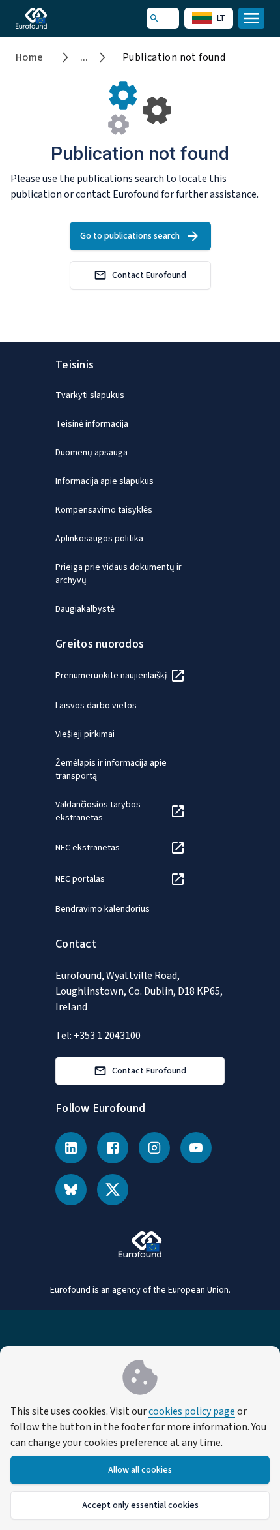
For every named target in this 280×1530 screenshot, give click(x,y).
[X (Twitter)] (112, 1189)
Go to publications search (130, 236)
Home (30, 57)
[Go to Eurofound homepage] (50, 18)
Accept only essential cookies (140, 1505)
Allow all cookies (140, 1470)
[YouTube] (196, 1147)
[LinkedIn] (71, 1147)
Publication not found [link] (173, 57)
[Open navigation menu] (251, 18)
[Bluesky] (71, 1189)
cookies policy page (191, 1411)
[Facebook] (112, 1147)
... (84, 57)
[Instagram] (154, 1147)
